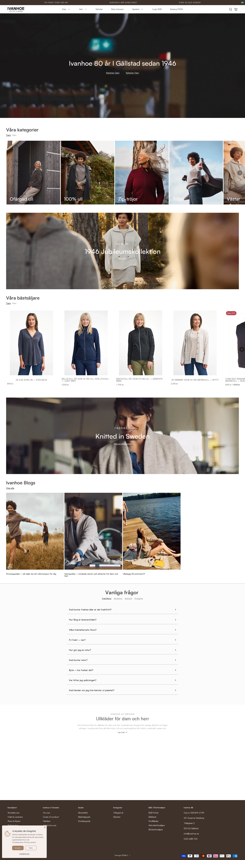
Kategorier (117, 807)
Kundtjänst (12, 807)
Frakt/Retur (106, 598)
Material (128, 598)
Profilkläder (153, 821)
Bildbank (152, 817)
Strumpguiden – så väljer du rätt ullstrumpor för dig (31, 574)
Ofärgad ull (118, 812)
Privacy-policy (30, 842)
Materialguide (84, 817)
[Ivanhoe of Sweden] (16, 9)
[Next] (239, 172)
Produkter (138, 598)
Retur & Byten (14, 821)
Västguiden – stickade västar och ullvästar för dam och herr (91, 575)
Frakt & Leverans (15, 817)
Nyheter (116, 817)
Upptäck (122, 258)
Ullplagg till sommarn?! (134, 574)
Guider (81, 807)
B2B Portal (153, 812)
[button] (230, 9)
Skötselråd (83, 812)
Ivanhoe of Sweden (51, 807)
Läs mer (121, 732)
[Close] (45, 827)
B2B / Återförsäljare (157, 807)
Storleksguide (84, 821)
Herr (14, 135)
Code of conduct (51, 817)
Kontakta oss (13, 812)
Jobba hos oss (49, 825)
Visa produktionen (123, 444)
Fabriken (46, 821)
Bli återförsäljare (156, 829)
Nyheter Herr (132, 73)
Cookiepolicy (17, 842)
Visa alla (10, 488)
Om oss (46, 812)
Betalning (118, 598)
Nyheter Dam (112, 73)
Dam (8, 135)
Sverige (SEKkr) (121, 855)
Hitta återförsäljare (157, 825)
